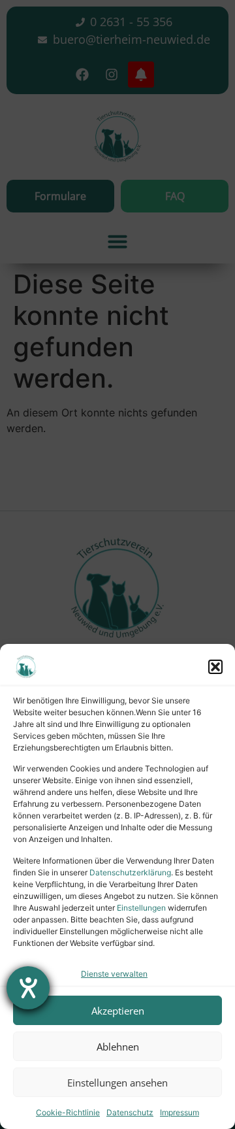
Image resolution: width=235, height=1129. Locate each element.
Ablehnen (118, 1046)
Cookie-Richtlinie (68, 1112)
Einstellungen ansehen (117, 1082)
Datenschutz (129, 1112)
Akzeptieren (117, 1010)
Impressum (179, 1112)
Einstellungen (141, 908)
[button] (215, 666)
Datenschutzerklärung (130, 872)
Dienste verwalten (114, 974)
